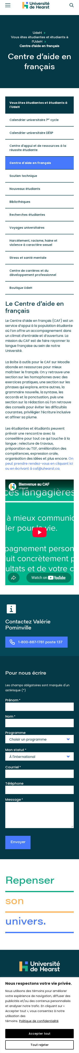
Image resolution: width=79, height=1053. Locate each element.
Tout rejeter (40, 1045)
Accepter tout (39, 1033)
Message (14, 799)
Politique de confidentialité (39, 1021)
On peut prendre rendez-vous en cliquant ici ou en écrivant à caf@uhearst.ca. (39, 463)
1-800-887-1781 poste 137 (40, 642)
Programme (15, 733)
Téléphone (14, 783)
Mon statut (15, 750)
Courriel (13, 767)
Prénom (12, 700)
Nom (10, 716)
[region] (39, 1015)
